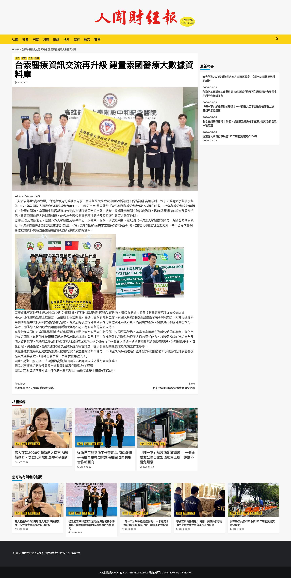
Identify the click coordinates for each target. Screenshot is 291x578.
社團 (15, 39)
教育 (77, 39)
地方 (66, 39)
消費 (46, 39)
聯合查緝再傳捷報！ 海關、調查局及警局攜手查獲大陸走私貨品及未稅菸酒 (240, 123)
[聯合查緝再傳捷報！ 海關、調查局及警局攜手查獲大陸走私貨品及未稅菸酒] (199, 500)
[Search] (277, 39)
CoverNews (168, 572)
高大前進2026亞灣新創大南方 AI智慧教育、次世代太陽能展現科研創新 (239, 78)
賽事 (97, 39)
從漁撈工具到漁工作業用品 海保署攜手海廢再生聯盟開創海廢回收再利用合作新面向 (104, 457)
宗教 (36, 39)
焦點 (24, 58)
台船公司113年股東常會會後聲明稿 (174, 386)
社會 (25, 39)
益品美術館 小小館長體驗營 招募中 (35, 386)
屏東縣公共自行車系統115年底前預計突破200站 (230, 136)
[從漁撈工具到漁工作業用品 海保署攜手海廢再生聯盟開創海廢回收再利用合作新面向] (105, 428)
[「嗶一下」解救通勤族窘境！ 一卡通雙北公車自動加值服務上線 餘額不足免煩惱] (167, 428)
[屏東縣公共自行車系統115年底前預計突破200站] (253, 500)
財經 (56, 39)
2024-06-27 (23, 82)
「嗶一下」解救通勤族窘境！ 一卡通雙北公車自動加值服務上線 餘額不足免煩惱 (167, 457)
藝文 (87, 39)
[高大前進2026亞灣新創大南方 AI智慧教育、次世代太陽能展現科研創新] (42, 428)
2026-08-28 (22, 462)
